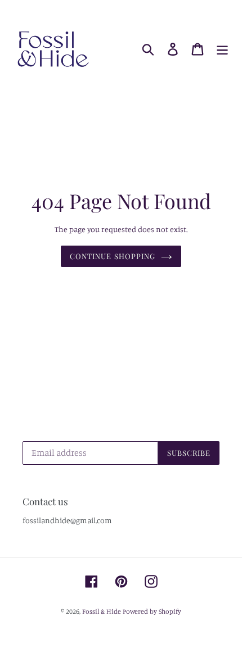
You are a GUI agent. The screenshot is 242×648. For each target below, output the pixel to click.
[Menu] (222, 49)
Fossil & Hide (101, 611)
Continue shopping (112, 256)
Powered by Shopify (152, 611)
